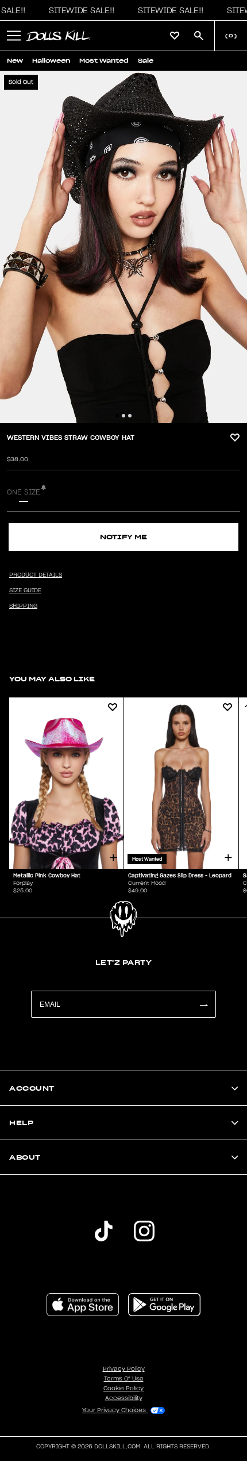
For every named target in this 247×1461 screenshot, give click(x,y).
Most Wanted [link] (104, 60)
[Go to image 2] (123, 415)
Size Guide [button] (25, 590)
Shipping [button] (23, 606)
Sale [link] (145, 60)
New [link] (15, 60)
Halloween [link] (51, 60)
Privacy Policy (124, 1369)
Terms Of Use (124, 1379)
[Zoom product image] (123, 247)
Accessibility (123, 1398)
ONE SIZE (23, 492)
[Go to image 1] (117, 415)
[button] (79, 10)
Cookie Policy (123, 1388)
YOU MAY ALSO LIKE (52, 678)
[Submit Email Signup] (203, 1004)
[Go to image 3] (130, 415)
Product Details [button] (35, 575)
